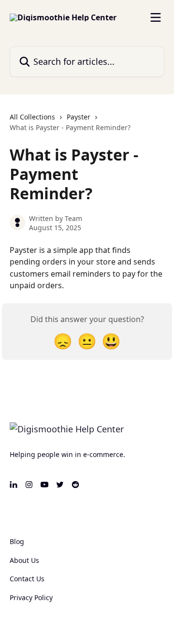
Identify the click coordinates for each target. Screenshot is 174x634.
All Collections (32, 116)
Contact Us (27, 578)
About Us (24, 560)
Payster (78, 116)
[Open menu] (155, 17)
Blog (17, 541)
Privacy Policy (31, 597)
